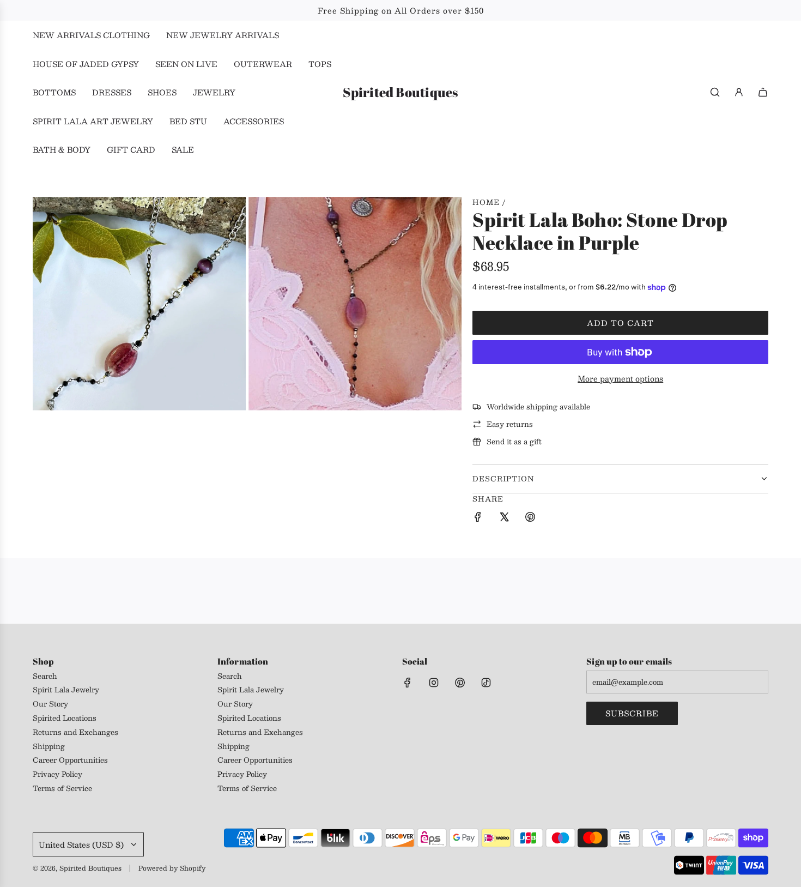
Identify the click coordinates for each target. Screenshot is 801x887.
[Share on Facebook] (478, 518)
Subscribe (632, 713)
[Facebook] (408, 683)
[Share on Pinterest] (530, 518)
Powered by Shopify (171, 867)
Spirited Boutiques (400, 92)
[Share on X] (504, 518)
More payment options (620, 378)
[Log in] (739, 92)
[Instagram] (434, 683)
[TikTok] (486, 683)
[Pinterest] (460, 683)
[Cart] (763, 92)
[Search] (715, 92)
